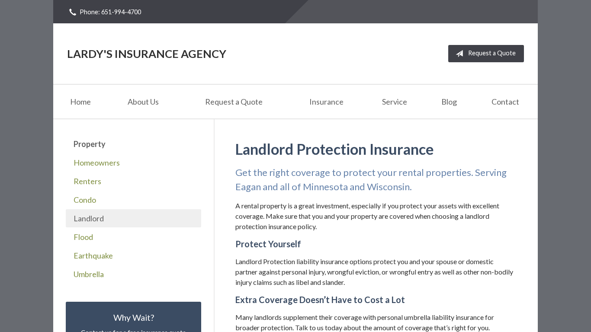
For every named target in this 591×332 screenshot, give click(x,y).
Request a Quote (492, 53)
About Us (143, 101)
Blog (449, 101)
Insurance (326, 101)
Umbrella (89, 274)
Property (90, 144)
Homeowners (97, 162)
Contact (505, 101)
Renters (87, 181)
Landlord (89, 218)
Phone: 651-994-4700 (110, 12)
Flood (83, 237)
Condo (85, 199)
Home (80, 101)
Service (394, 101)
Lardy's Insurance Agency (146, 53)
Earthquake (93, 255)
